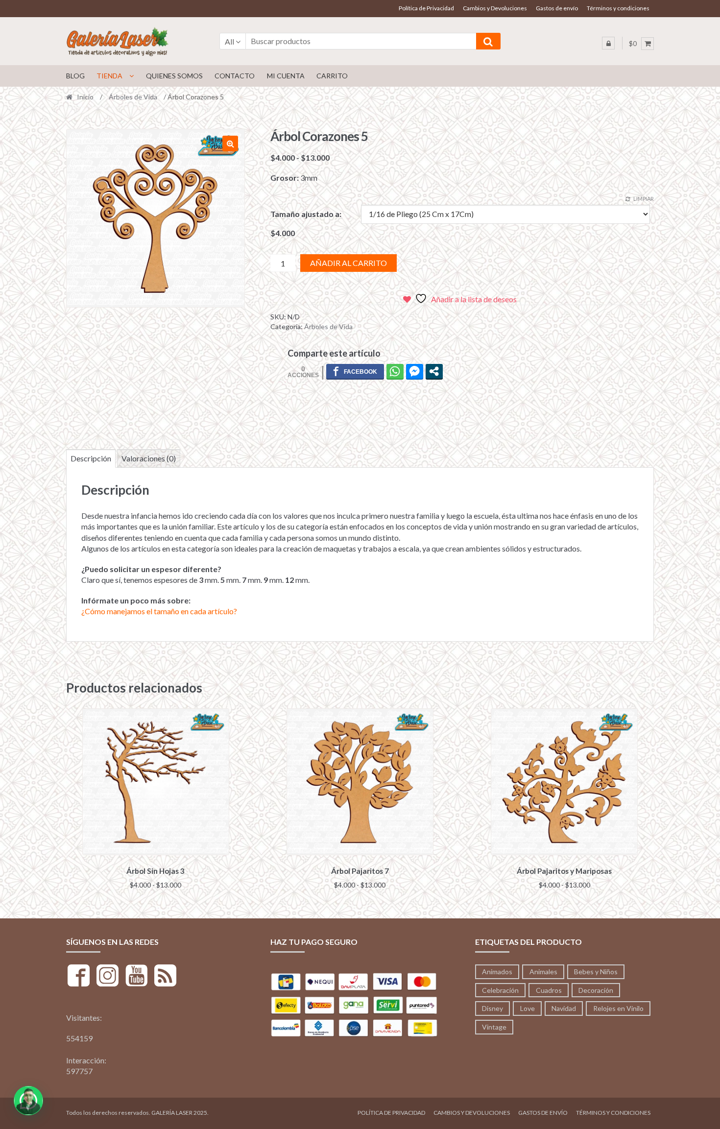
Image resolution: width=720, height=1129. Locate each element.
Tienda (109, 76)
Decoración (595, 990)
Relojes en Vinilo (618, 1008)
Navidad (564, 1008)
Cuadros (549, 990)
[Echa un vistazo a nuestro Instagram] (107, 976)
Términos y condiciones (618, 8)
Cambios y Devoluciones (495, 8)
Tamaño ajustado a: (305, 213)
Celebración (500, 990)
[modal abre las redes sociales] (434, 371)
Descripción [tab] (91, 458)
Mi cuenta (286, 76)
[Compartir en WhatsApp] (395, 371)
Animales (543, 971)
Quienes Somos (174, 76)
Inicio (85, 97)
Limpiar (643, 198)
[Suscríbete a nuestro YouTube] (136, 976)
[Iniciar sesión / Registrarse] (608, 43)
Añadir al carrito (348, 262)
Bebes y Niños (596, 971)
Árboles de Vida (133, 97)
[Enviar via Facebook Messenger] (414, 371)
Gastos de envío (557, 8)
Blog (75, 76)
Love (527, 1008)
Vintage (494, 1027)
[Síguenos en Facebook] (79, 976)
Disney (492, 1008)
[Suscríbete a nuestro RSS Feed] (165, 976)
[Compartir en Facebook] (355, 371)
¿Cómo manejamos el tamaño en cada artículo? (159, 611)
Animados (497, 971)
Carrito (332, 76)
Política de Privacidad (426, 8)
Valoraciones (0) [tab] (148, 458)
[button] (230, 143)
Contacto (235, 76)
